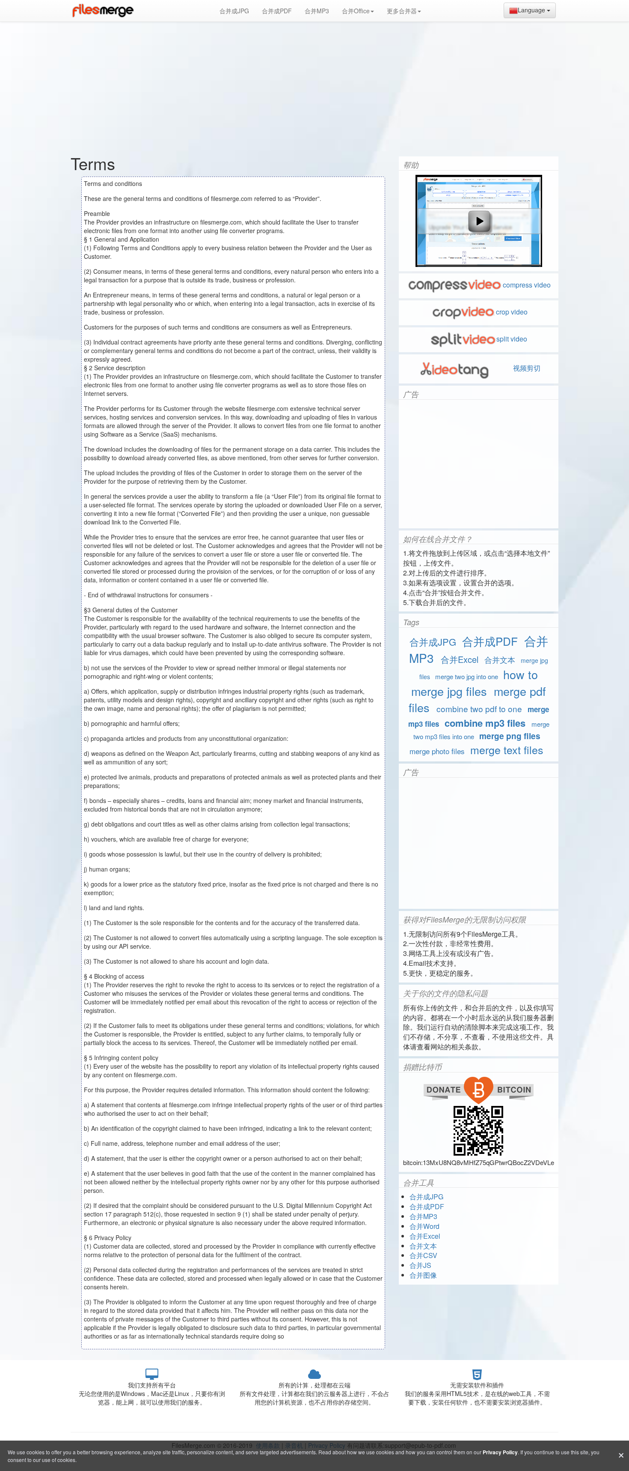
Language (532, 10)
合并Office (356, 10)
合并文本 (499, 659)
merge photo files (437, 751)
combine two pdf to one (479, 708)
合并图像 (423, 1275)
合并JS (420, 1265)
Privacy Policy (500, 1452)
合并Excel (459, 659)
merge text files (506, 749)
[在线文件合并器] (102, 10)
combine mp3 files (485, 723)
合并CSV (423, 1255)
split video (511, 339)
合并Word (424, 1226)
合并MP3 (317, 10)
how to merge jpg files (474, 682)
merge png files (509, 736)
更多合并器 (402, 10)
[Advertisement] (314, 86)
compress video (527, 285)
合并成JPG (234, 10)
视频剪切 (525, 368)
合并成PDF (277, 10)
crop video (512, 312)
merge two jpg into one (466, 676)
